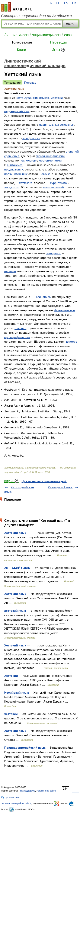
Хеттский (11, 675)
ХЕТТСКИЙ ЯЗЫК (17, 567)
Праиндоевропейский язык (24, 747)
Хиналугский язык (60, 487)
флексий (58, 156)
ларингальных (49, 124)
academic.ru (16, 7)
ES (66, 3)
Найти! (70, 23)
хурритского (58, 183)
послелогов (28, 160)
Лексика (45, 174)
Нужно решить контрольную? (44, 481)
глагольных (44, 156)
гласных (20, 328)
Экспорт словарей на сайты (16, 803)
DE (58, 3)
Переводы (58, 42)
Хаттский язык (15, 730)
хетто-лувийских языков (32, 97)
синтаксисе (15, 165)
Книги (21, 50)
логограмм (53, 253)
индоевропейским (16, 111)
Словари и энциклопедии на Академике (36, 16)
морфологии (31, 138)
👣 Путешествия (10, 797)
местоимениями (50, 160)
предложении (13, 169)
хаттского (25, 183)
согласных (67, 124)
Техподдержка (27, 790)
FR (74, 3)
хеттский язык (15, 610)
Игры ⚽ (58, 50)
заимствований (53, 187)
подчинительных (16, 174)
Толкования (22, 42)
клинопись (43, 296)
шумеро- (72, 341)
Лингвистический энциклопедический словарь (40, 35)
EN (50, 3)
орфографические (17, 337)
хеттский (11, 714)
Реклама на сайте (46, 790)
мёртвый (57, 97)
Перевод (30, 82)
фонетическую (64, 310)
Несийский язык (16, 692)
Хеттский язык (15, 532)
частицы (10, 271)
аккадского (11, 187)
